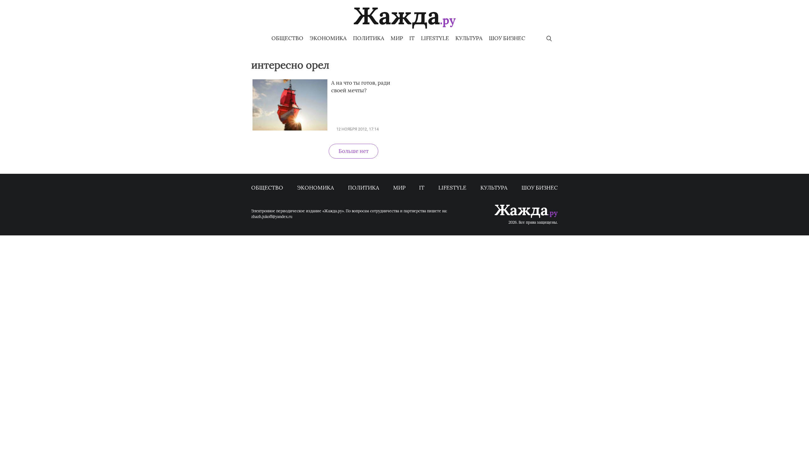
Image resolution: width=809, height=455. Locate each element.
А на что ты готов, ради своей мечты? (360, 86)
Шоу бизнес (507, 38)
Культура (469, 38)
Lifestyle (435, 38)
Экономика (328, 38)
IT (412, 38)
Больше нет (353, 151)
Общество (287, 38)
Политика (368, 38)
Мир (397, 38)
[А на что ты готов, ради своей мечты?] (289, 129)
